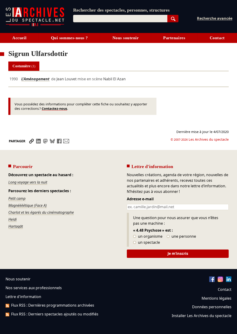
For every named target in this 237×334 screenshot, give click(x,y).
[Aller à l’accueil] (35, 25)
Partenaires (174, 38)
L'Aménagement (35, 78)
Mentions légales (216, 298)
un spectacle (148, 242)
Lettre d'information (23, 296)
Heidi (12, 219)
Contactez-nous (54, 108)
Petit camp (16, 198)
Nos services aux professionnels (34, 287)
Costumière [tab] (23, 66)
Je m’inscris (178, 253)
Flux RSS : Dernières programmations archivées (52, 305)
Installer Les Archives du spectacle (201, 315)
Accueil (19, 38)
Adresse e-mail (140, 199)
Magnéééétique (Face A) (27, 205)
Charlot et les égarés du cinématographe (41, 212)
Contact (217, 38)
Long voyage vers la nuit (27, 182)
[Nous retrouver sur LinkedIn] (228, 280)
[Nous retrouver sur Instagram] (220, 280)
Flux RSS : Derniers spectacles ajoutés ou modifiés (54, 314)
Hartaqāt (15, 226)
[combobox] (120, 18)
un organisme (149, 236)
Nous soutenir (125, 38)
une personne (183, 236)
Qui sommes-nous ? (69, 38)
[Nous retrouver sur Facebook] (212, 280)
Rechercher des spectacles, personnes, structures (121, 10)
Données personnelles (211, 306)
